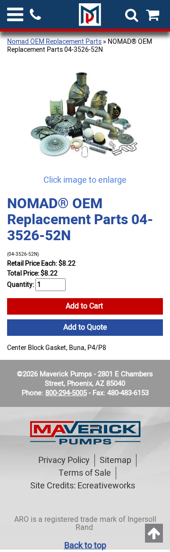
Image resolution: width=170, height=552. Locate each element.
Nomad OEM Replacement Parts (54, 42)
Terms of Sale (85, 473)
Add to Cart (85, 306)
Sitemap (115, 460)
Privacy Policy (64, 460)
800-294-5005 (66, 393)
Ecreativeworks (106, 485)
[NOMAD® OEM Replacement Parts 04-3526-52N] (85, 115)
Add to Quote (85, 327)
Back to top (85, 545)
